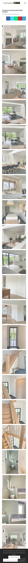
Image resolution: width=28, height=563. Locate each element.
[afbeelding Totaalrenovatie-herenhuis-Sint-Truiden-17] (14, 137)
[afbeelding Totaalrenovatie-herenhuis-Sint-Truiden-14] (14, 212)
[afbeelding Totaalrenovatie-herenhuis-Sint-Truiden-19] (14, 87)
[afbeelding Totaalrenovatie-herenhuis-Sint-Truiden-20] (14, 62)
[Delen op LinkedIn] (24, 18)
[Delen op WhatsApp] (16, 18)
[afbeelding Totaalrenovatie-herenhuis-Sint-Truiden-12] (14, 262)
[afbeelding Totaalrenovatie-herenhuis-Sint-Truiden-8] (14, 362)
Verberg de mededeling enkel (10, 560)
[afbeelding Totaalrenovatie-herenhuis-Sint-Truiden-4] (14, 462)
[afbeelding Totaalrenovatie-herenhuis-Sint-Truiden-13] (14, 237)
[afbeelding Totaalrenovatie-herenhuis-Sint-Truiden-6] (14, 412)
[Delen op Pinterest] (20, 18)
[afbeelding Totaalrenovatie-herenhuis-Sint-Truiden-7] (14, 387)
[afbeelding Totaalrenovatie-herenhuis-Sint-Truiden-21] (14, 37)
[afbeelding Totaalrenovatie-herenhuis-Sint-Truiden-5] (14, 437)
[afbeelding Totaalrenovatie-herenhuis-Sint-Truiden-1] (14, 537)
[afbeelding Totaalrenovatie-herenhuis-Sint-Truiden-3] (14, 487)
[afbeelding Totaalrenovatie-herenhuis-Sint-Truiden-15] (14, 187)
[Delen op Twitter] (12, 18)
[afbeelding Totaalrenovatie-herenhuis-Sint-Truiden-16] (14, 162)
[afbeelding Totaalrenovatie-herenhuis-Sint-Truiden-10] (14, 312)
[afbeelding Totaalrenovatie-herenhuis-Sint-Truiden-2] (14, 512)
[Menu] (25, 3)
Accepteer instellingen (14, 557)
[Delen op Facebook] (8, 18)
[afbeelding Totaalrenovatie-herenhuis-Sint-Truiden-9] (14, 337)
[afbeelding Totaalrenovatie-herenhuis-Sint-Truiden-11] (14, 287)
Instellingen (21, 560)
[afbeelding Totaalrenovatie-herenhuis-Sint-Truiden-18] (14, 112)
